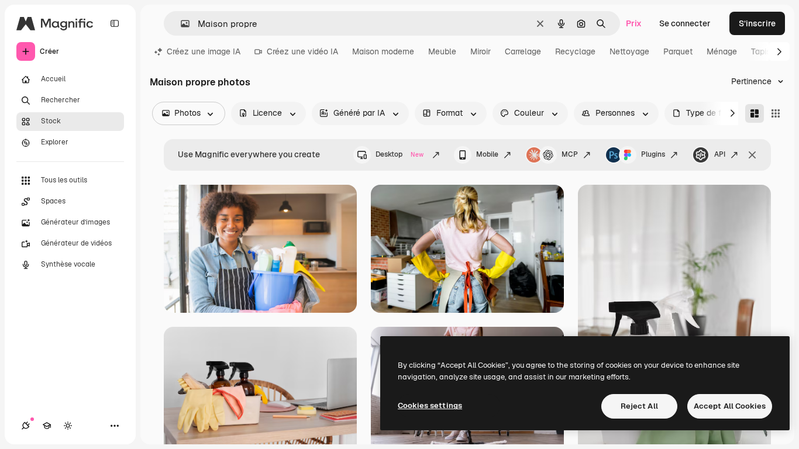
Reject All (639, 406)
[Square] (775, 113)
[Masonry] (754, 113)
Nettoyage (629, 51)
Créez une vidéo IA (302, 51)
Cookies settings (430, 405)
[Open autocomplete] (180, 23)
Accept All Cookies (730, 406)
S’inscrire (757, 23)
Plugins (653, 154)
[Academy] (46, 425)
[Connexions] (25, 425)
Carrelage (523, 51)
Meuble (442, 51)
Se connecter (685, 23)
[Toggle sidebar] (114, 23)
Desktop (399, 154)
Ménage (722, 51)
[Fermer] (752, 155)
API (719, 154)
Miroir (480, 51)
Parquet (678, 51)
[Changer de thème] (67, 425)
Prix (634, 23)
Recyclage (575, 51)
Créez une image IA (203, 51)
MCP (570, 154)
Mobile (487, 154)
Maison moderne (383, 51)
